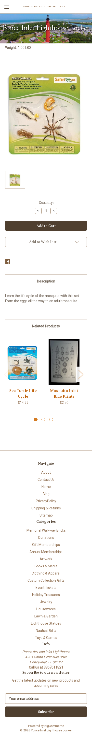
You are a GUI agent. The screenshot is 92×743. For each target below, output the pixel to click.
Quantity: (46, 203)
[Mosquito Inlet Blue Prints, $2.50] (64, 362)
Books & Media (46, 566)
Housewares (46, 609)
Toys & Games (46, 638)
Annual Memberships (46, 552)
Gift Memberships (46, 545)
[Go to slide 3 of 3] (51, 419)
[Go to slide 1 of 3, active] (36, 419)
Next (81, 374)
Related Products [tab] (46, 326)
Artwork (46, 559)
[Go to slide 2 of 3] (43, 419)
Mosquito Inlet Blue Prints (64, 393)
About (46, 472)
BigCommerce (54, 726)
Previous (6, 374)
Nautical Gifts (46, 630)
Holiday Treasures (46, 595)
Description (46, 281)
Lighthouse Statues (46, 623)
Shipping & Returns (46, 508)
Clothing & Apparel (46, 573)
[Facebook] (7, 261)
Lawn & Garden (46, 616)
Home (46, 487)
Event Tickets (46, 588)
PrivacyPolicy (46, 501)
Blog (46, 494)
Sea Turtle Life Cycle (23, 393)
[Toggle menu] (6, 7)
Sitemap (46, 515)
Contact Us (46, 480)
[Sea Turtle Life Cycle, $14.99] (23, 362)
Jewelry (46, 602)
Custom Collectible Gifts (46, 580)
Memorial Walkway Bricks (46, 530)
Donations (46, 537)
